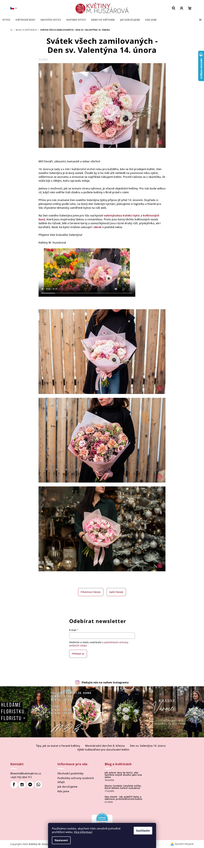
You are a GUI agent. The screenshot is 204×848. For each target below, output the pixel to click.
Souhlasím (143, 830)
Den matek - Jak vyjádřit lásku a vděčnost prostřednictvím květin (123, 798)
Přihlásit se (78, 653)
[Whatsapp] (38, 784)
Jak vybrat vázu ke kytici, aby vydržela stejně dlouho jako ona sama (123, 774)
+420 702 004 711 (21, 777)
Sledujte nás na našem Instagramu (105, 682)
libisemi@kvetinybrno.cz (25, 773)
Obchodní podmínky (70, 773)
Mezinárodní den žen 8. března (105, 745)
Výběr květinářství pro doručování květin (103, 749)
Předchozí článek (90, 592)
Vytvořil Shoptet (184, 843)
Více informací (83, 832)
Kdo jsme (63, 791)
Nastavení (61, 840)
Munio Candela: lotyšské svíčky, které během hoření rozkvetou (123, 787)
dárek (98, 227)
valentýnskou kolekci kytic (122, 215)
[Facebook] (14, 784)
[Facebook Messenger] (30, 784)
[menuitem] (6, 20)
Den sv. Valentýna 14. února (148, 745)
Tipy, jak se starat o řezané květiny (58, 745)
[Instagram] (22, 784)
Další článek (116, 592)
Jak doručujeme (67, 786)
